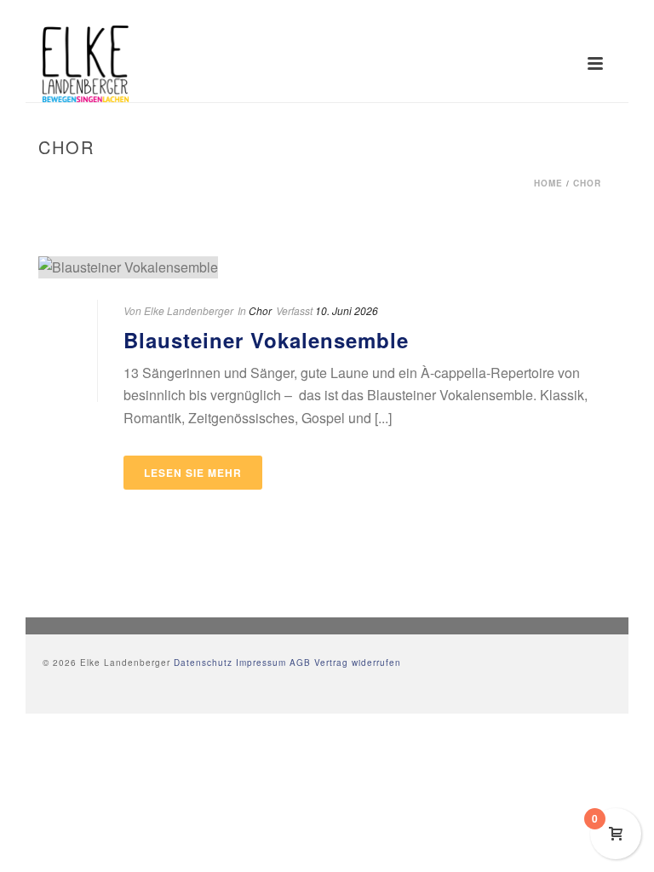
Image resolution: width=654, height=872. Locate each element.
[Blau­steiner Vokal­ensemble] (327, 266)
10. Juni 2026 (346, 310)
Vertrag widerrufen (357, 662)
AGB (300, 662)
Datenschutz (203, 662)
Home (548, 183)
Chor (587, 183)
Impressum (261, 662)
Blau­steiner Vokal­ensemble (266, 339)
